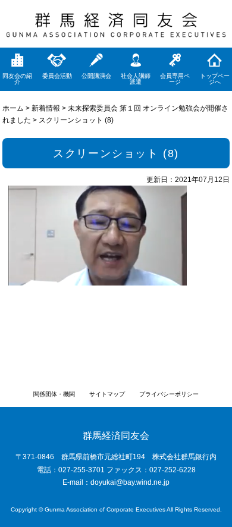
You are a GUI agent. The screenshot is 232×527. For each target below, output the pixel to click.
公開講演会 (96, 76)
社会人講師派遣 (136, 79)
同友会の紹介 (17, 79)
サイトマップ (107, 394)
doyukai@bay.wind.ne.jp (130, 482)
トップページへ (215, 79)
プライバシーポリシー (169, 394)
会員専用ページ (175, 79)
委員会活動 (57, 76)
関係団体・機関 (54, 394)
